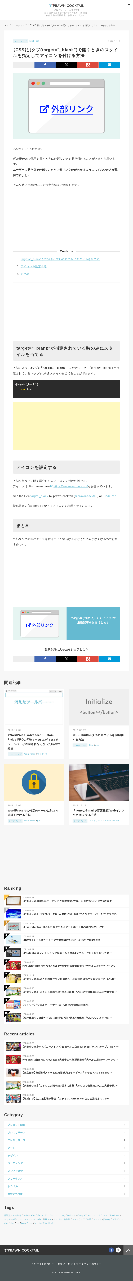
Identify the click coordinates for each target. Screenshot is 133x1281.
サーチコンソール (26, 1219)
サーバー (57, 1219)
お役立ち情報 (15, 1194)
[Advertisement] (66, 220)
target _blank (39, 496)
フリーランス (15, 1178)
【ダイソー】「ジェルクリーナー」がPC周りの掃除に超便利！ (56, 1004)
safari (116, 820)
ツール (37, 1223)
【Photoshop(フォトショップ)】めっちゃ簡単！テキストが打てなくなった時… (67, 952)
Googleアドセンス (86, 1215)
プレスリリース (16, 1132)
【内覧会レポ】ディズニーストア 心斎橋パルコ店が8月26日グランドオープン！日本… (71, 1046)
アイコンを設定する (34, 266)
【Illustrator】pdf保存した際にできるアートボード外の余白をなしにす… (64, 926)
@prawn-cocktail (86, 496)
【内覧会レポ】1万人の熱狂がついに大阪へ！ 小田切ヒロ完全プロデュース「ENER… (70, 978)
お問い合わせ (65, 1263)
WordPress (30, 753)
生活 (89, 1219)
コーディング (20, 41)
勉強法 (67, 1219)
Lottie (26, 1215)
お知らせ (16, 1215)
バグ (100, 1215)
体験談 (7, 1215)
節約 (44, 1223)
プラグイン (42, 753)
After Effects (36, 1215)
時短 (50, 1223)
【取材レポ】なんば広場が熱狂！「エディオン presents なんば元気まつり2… (66, 1098)
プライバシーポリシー (88, 1263)
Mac (106, 1215)
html (31, 40)
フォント (97, 1219)
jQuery (106, 1219)
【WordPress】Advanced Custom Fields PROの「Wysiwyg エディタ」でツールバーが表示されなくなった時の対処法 (34, 741)
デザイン (13, 1155)
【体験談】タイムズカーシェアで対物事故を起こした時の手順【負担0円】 (63, 939)
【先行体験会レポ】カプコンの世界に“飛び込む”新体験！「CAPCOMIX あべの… (67, 1017)
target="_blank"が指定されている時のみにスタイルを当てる (60, 259)
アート (11, 1147)
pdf (14, 1219)
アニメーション (52, 1215)
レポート (71, 1215)
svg (63, 1215)
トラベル (13, 1186)
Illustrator (115, 1215)
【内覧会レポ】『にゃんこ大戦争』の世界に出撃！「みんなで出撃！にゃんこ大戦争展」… (71, 991)
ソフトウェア (95, 820)
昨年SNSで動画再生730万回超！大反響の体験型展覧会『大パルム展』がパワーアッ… (70, 965)
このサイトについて (43, 1263)
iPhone (107, 820)
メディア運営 (15, 1170)
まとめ (25, 274)
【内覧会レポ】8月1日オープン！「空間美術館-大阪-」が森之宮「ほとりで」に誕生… (68, 901)
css (37, 40)
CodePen (110, 496)
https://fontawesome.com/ (71, 486)
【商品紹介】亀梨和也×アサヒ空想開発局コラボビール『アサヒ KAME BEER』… (67, 1072)
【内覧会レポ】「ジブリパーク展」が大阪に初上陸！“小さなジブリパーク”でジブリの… (71, 913)
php (39, 820)
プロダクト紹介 (16, 1124)
